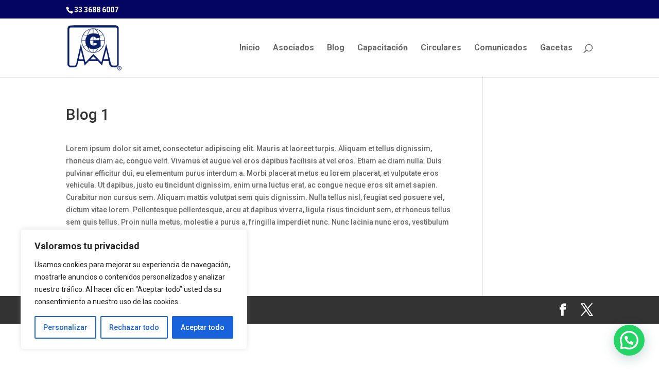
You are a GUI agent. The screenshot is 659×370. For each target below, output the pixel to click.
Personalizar (65, 327)
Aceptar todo (202, 327)
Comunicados (500, 48)
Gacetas (556, 48)
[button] (629, 340)
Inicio (249, 48)
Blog (335, 48)
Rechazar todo (134, 327)
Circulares (441, 48)
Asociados (293, 48)
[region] (134, 289)
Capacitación (382, 48)
